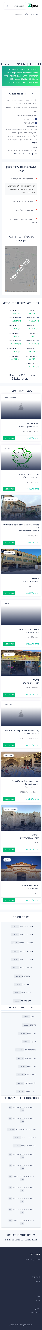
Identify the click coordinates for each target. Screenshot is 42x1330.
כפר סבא (22, 153)
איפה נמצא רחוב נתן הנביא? (25, 201)
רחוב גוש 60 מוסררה (26, 951)
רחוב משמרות (26, 992)
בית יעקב (30, 1016)
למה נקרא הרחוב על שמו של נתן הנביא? (23, 221)
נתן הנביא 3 (31, 318)
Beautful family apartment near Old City (22, 730)
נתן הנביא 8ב (12, 340)
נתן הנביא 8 (13, 333)
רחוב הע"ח (26, 984)
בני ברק (29, 153)
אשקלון (34, 153)
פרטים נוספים (9, 438)
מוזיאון (7, 860)
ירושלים (27, 14)
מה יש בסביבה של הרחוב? (25, 210)
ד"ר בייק (36, 680)
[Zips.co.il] (33, 5)
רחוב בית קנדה (26, 1001)
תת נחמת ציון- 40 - (26, 1050)
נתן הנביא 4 (13, 318)
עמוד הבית (34, 14)
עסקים (38, 1300)
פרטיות (38, 1281)
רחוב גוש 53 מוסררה (26, 934)
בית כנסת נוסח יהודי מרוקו (29, 629)
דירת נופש (8, 705)
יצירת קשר (36, 1308)
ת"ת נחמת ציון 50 (27, 1058)
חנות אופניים (9, 448)
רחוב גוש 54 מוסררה (26, 926)
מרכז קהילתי (9, 553)
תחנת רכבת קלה (10, 809)
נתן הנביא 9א (12, 348)
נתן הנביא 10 (12, 356)
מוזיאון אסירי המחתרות (30, 885)
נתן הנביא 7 (31, 333)
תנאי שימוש (36, 1277)
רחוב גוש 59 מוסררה (26, 959)
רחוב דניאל (26, 976)
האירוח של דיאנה (32, 423)
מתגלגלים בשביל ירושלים (29, 474)
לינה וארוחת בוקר (10, 398)
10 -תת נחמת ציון (27, 1074)
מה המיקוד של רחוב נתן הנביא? (23, 179)
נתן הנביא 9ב (30, 356)
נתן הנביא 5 (31, 325)
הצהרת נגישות (35, 1312)
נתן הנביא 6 (13, 325)
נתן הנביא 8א (30, 340)
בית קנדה (35, 578)
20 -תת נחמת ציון (27, 1083)
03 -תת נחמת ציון (27, 1091)
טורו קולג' (29, 1041)
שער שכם (35, 835)
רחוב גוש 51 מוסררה (26, 943)
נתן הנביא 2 (13, 310)
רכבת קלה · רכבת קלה (25, 1137)
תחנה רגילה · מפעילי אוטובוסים (21, 1108)
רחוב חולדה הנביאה (25, 967)
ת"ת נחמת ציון (28, 1033)
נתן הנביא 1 (31, 310)
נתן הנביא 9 (31, 348)
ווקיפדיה (34, 143)
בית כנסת (8, 603)
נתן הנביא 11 (30, 363)
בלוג (38, 1304)
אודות (38, 1296)
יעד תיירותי (8, 755)
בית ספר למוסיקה (10, 499)
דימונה (16, 153)
